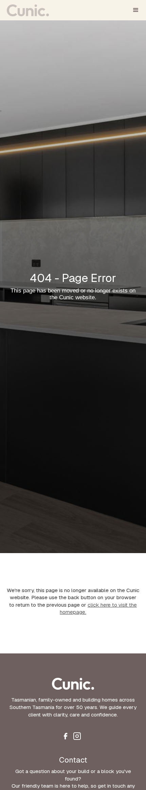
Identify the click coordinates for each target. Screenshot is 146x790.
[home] (28, 8)
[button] (136, 10)
